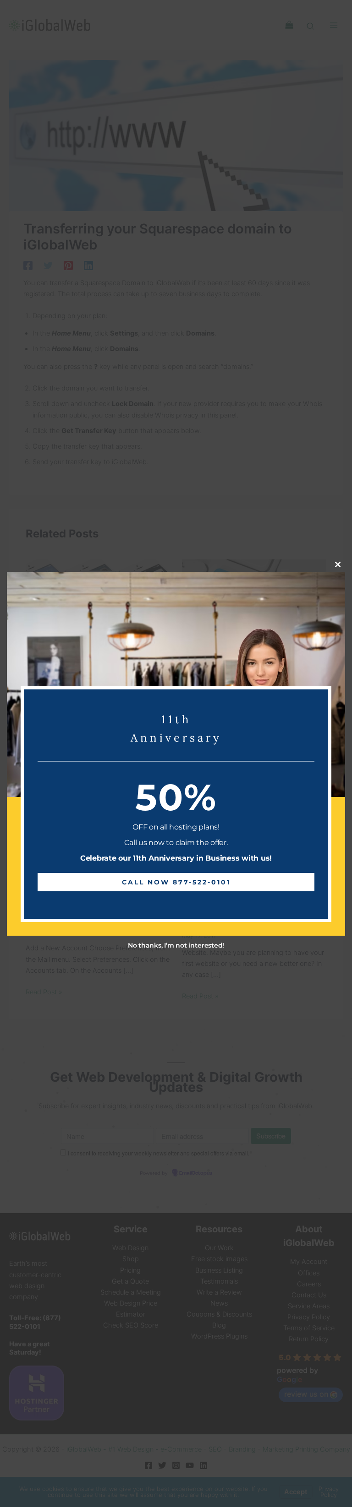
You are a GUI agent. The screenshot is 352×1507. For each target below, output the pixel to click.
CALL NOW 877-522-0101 (176, 882)
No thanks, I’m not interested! (176, 945)
